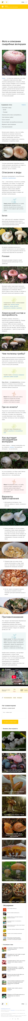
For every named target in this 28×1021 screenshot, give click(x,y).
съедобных (11, 431)
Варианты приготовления (9, 124)
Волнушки (19, 697)
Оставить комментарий (10, 722)
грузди (11, 306)
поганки (12, 447)
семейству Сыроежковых (9, 178)
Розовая (5, 112)
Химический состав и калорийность (11, 115)
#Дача (11, 7)
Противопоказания (7, 127)
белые (17, 304)
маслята (16, 306)
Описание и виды (6, 107)
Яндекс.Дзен (13, 1010)
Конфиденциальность (5, 1008)
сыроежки (19, 308)
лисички (12, 304)
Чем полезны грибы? (7, 117)
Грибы (3, 78)
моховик (13, 308)
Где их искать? (6, 119)
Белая (4, 109)
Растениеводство (8, 697)
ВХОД (23, 2)
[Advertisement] (14, 23)
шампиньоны (7, 308)
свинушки (6, 306)
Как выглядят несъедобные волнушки (12, 122)
